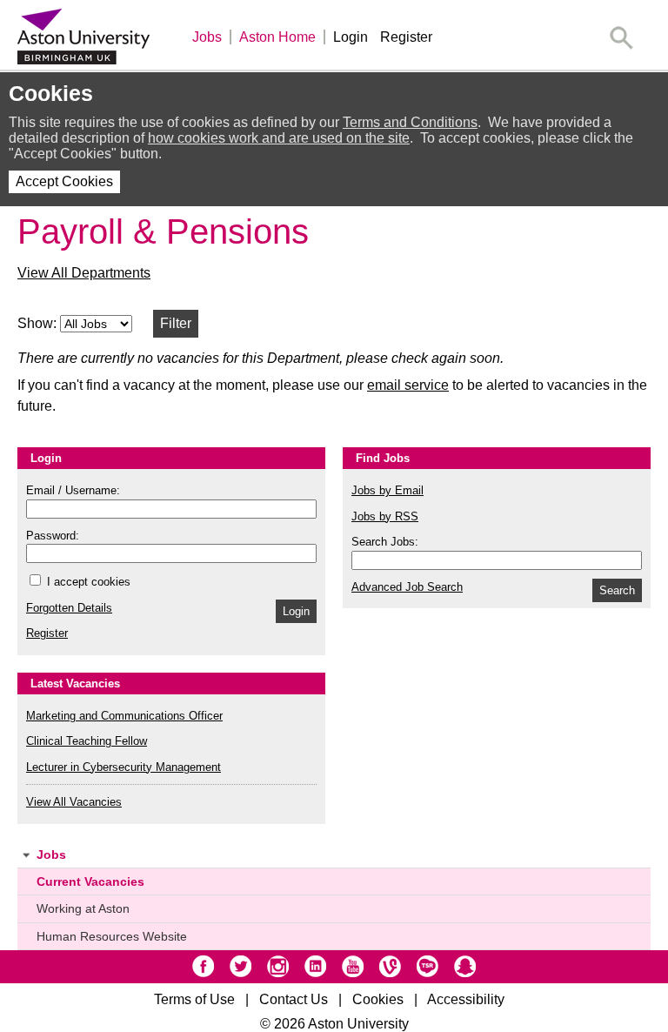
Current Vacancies (90, 881)
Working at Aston (83, 908)
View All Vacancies (74, 801)
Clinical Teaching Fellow (86, 740)
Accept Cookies (64, 181)
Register (406, 37)
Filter (175, 323)
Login (350, 37)
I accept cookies (86, 581)
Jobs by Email (387, 490)
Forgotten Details (69, 607)
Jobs (207, 37)
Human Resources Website (112, 936)
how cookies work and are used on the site (279, 138)
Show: (38, 323)
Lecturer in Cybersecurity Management (123, 767)
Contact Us (293, 999)
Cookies (378, 999)
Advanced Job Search (407, 586)
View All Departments (83, 272)
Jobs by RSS (384, 516)
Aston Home (277, 37)
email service (408, 385)
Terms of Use (194, 999)
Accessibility (465, 999)
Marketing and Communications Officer (124, 715)
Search (617, 590)
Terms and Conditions (410, 122)
